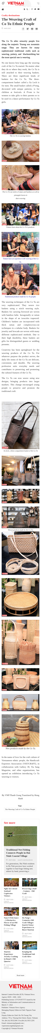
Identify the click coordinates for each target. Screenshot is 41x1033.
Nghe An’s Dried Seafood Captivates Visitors (10, 892)
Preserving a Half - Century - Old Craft (29, 891)
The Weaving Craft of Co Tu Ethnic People (20, 809)
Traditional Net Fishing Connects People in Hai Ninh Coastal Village (18, 852)
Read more (20, 975)
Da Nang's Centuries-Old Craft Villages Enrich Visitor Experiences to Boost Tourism (28, 924)
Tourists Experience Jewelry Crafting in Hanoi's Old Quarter (11, 956)
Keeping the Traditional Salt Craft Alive (28, 954)
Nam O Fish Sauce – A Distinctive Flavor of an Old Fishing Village (11, 921)
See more (9, 822)
